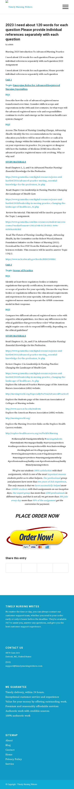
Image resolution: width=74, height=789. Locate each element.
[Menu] (63, 7)
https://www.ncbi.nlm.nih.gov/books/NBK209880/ (31, 259)
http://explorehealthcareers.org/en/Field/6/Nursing (32, 433)
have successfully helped (47, 485)
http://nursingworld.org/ (18, 418)
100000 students (19, 489)
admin (10, 44)
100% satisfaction (43, 470)
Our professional (51, 478)
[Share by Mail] (60, 567)
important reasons (56, 474)
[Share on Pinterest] (29, 567)
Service (10, 764)
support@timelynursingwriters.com (24, 666)
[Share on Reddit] (45, 567)
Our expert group (21, 493)
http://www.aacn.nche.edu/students (23, 408)
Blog (8, 745)
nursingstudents (54, 438)
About (9, 740)
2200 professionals (55, 493)
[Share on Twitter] (13, 567)
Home (9, 754)
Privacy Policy (14, 759)
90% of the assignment (44, 500)
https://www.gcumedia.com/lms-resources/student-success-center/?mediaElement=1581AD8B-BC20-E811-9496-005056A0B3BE (36, 226)
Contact (10, 750)
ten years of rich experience (52, 481)
